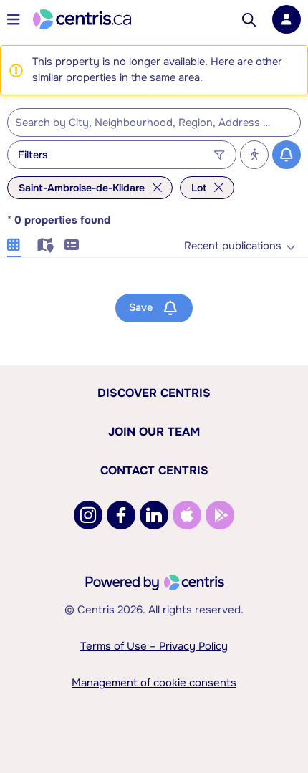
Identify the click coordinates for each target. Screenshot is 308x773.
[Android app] (220, 515)
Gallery (14, 243)
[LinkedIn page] (154, 515)
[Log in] (286, 19)
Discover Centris (154, 392)
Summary (71, 243)
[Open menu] (13, 19)
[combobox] (154, 122)
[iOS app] (187, 515)
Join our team (154, 431)
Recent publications (232, 246)
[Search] (248, 19)
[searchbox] (145, 123)
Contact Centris (154, 470)
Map (43, 243)
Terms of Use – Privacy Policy (154, 646)
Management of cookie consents (154, 683)
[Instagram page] (88, 515)
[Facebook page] (121, 515)
